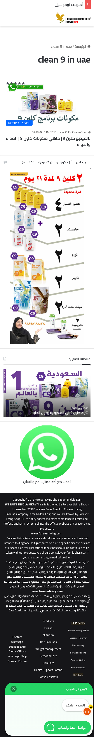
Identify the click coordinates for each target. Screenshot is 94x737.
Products (48, 621)
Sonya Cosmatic (48, 676)
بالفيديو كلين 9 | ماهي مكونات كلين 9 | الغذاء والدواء (48, 141)
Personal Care (48, 656)
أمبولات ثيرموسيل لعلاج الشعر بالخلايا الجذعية (49, 4)
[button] (13, 689)
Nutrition (48, 635)
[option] (47, 393)
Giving (82, 660)
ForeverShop (79, 132)
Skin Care (48, 662)
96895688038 (17, 644)
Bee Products (48, 642)
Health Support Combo (48, 669)
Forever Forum (17, 661)
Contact (17, 637)
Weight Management (48, 649)
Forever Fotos (78, 667)
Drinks (48, 628)
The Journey (78, 645)
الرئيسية (81, 46)
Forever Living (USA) (78, 630)
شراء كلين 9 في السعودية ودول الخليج (60, 412)
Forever (74, 660)
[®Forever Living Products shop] (73, 17)
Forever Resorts (78, 653)
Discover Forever (78, 638)
